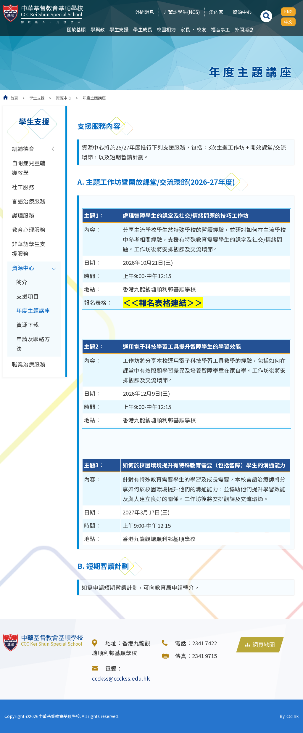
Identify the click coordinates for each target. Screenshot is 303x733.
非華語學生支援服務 (29, 248)
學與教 (98, 29)
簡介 (22, 282)
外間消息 (144, 11)
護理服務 (23, 215)
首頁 (14, 98)
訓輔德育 (23, 149)
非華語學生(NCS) (181, 11)
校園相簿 (166, 29)
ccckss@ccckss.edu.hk (121, 678)
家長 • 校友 (193, 29)
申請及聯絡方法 (33, 343)
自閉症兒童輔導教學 (29, 168)
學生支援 (118, 29)
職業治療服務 (29, 364)
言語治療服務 (29, 201)
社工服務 (23, 187)
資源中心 (242, 11)
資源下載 (27, 324)
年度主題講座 (33, 310)
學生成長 (142, 29)
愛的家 (216, 11)
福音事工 (220, 29)
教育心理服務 (29, 229)
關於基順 (76, 29)
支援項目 (27, 296)
